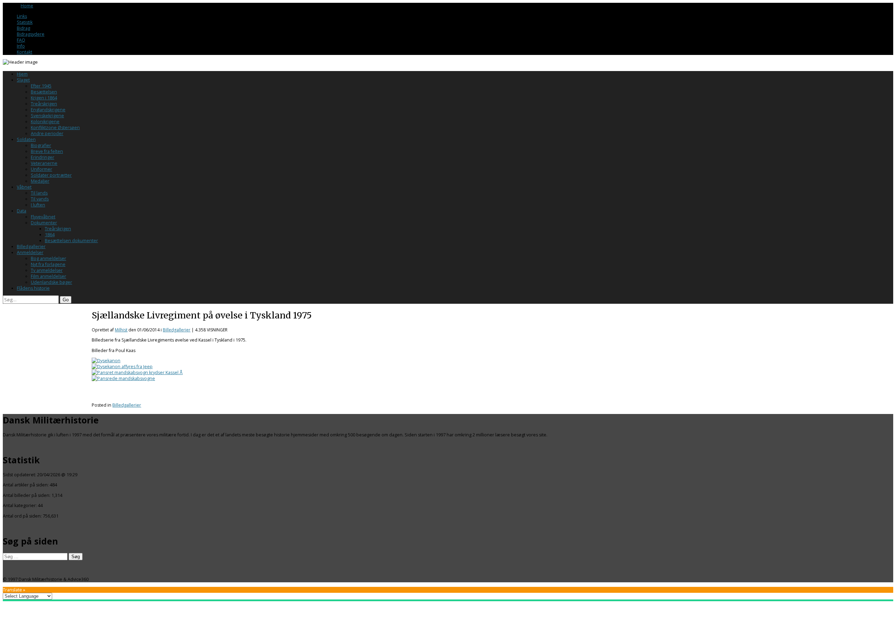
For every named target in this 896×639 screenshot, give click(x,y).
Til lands (39, 193)
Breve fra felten (47, 151)
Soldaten (26, 139)
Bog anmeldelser (48, 258)
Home (27, 6)
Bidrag (23, 28)
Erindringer (42, 157)
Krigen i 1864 (44, 98)
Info (21, 46)
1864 (50, 235)
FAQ (21, 40)
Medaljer (40, 181)
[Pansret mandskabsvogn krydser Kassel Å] (137, 372)
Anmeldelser (30, 252)
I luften (38, 205)
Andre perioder (47, 133)
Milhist (121, 330)
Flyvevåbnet (43, 217)
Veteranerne (44, 163)
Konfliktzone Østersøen (55, 128)
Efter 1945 (41, 86)
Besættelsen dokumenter (71, 241)
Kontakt (24, 52)
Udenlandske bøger (51, 282)
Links (22, 16)
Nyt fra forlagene (48, 264)
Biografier (41, 145)
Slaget (23, 80)
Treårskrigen (44, 104)
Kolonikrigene (45, 122)
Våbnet (24, 187)
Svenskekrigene (47, 116)
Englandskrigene (48, 110)
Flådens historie (33, 288)
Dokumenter (44, 223)
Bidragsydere (30, 34)
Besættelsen (44, 92)
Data (21, 211)
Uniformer (41, 169)
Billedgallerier (31, 247)
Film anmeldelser (48, 276)
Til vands (40, 199)
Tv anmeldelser (47, 270)
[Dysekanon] (106, 361)
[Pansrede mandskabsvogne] (123, 378)
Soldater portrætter (51, 175)
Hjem (22, 74)
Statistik (25, 22)
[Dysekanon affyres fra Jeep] (122, 367)
